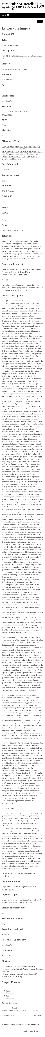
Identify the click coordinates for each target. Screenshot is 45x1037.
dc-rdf (8, 990)
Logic (4, 913)
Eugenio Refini (7, 101)
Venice (4, 180)
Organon (5, 924)
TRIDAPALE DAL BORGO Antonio (14, 69)
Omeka (39, 1031)
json (7, 995)
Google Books (7, 1010)
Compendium (7, 220)
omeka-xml (10, 998)
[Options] (38, 21)
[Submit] (41, 21)
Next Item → (38, 1015)
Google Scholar (15, 1009)
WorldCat (36, 1010)
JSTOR (25, 1010)
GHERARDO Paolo (8, 80)
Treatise (5, 212)
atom (8, 988)
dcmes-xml (10, 993)
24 (3, 135)
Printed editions (8, 956)
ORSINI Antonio (8, 191)
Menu (4, 15)
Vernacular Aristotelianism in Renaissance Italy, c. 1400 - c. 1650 (23, 6)
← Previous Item (8, 1015)
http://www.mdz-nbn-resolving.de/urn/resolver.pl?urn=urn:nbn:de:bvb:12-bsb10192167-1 (21, 901)
